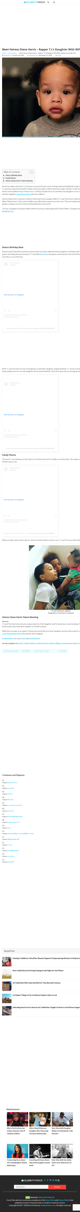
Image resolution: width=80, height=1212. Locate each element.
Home (4, 53)
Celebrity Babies (12, 53)
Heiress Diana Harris (11, 651)
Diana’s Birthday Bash (14, 175)
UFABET (10, 794)
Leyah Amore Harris (23, 194)
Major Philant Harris (26, 191)
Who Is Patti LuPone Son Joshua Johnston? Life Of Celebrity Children (16, 1131)
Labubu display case (14, 822)
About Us (41, 1197)
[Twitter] (53, 1180)
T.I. (54, 651)
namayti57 (11, 811)
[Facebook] (45, 1180)
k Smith (59, 55)
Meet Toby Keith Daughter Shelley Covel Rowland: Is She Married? (62, 1131)
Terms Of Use (50, 1200)
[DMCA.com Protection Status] (32, 1197)
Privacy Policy (63, 1200)
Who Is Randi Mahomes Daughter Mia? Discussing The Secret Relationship (38, 1131)
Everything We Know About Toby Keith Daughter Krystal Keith (39, 1162)
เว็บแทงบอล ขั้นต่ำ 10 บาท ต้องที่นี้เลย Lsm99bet (21, 833)
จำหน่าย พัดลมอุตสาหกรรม (15, 816)
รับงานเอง (10, 799)
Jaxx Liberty (11, 856)
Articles (20, 643)
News (24, 638)
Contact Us (50, 1197)
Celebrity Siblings (54, 643)
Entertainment (34, 638)
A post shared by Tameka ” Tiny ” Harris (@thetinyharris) (22, 533)
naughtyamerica (12, 782)
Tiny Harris (63, 651)
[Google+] (47, 1180)
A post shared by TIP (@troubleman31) (19, 328)
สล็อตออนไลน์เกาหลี (13, 839)
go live (44, 254)
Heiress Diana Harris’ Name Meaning (19, 181)
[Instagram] (50, 1180)
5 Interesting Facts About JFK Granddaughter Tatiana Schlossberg (17, 1162)
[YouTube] (56, 1180)
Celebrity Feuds (42, 643)
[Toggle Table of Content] (30, 172)
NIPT (9, 828)
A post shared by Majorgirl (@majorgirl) (19, 448)
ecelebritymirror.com (48, 1205)
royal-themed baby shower (12, 634)
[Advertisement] (45, 24)
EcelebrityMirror (8, 638)
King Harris (26, 651)
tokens (10, 845)
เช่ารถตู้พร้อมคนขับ (13, 850)
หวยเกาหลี (11, 788)
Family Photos (11, 178)
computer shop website (15, 805)
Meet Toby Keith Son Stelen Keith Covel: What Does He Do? (61, 1162)
